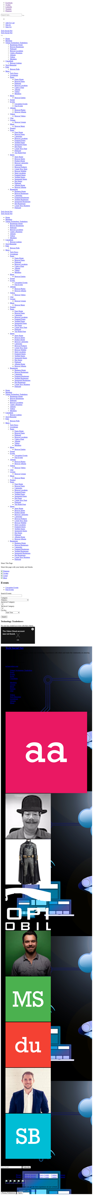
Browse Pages (20, 81)
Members (13, 59)
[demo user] (28, 1067)
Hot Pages (18, 147)
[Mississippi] (28, 930)
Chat (11, 691)
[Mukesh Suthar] (28, 1021)
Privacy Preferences (8, 1193)
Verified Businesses (21, 200)
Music (12, 703)
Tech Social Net (6, 31)
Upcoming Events (21, 104)
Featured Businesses (22, 197)
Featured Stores (20, 175)
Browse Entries (20, 98)
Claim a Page (19, 87)
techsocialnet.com (11, 666)
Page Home (19, 132)
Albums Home (20, 185)
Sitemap (62, 1175)
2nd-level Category (8, 602)
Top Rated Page (20, 153)
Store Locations (20, 173)
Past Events (19, 106)
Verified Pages (20, 142)
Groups (12, 685)
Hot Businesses (20, 204)
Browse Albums (20, 112)
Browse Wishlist (20, 171)
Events (12, 674)
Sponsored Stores (21, 179)
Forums (12, 689)
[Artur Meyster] (28, 975)
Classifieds (14, 678)
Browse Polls (15, 69)
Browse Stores (20, 159)
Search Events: (6, 593)
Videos (12, 57)
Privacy (18, 1175)
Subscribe (26, 1167)
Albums (13, 55)
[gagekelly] (28, 1112)
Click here (33, 1191)
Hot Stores (18, 181)
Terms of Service (30, 1175)
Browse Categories (21, 163)
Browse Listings (16, 63)
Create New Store (21, 169)
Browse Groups (20, 122)
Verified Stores (20, 177)
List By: (4, 610)
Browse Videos (20, 116)
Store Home (19, 157)
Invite (12, 676)
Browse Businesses (17, 47)
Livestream (14, 699)
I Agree (19, 1193)
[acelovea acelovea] (46, 792)
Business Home (20, 191)
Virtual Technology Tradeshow (21, 670)
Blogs (12, 687)
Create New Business (22, 206)
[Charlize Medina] (28, 884)
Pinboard (13, 49)
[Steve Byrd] (28, 1158)
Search (4, 617)
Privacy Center (43, 1175)
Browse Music (20, 126)
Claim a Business (16, 53)
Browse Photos (20, 110)
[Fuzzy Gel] (28, 838)
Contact (54, 1175)
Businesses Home (16, 45)
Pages (12, 672)
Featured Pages (20, 140)
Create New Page (21, 149)
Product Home (20, 161)
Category (4, 598)
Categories (18, 136)
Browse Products (21, 167)
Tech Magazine (15, 697)
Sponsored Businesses (22, 202)
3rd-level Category (7, 606)
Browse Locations (16, 51)
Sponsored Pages (21, 145)
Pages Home (19, 79)
